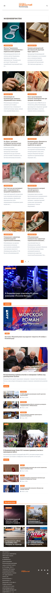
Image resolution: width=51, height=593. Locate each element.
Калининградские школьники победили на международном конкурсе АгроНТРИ (36, 543)
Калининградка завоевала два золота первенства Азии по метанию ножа (33, 468)
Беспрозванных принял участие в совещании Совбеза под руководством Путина (24, 375)
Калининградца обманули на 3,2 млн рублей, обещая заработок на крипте (37, 143)
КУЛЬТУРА (31, 508)
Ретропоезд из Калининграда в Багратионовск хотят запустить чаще (35, 521)
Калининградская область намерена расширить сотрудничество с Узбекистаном (33, 405)
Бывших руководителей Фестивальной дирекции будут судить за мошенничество (36, 50)
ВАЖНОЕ (8, 268)
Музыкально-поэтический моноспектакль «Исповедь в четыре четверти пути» (26, 337)
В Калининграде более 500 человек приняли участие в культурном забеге (23, 451)
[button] (46, 282)
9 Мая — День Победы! (15, 295)
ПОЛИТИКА (7, 348)
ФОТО (19, 268)
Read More (6, 386)
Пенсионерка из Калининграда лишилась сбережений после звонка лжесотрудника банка (12, 99)
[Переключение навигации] (4, 6)
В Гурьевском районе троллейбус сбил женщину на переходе (13, 542)
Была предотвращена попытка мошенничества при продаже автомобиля (37, 98)
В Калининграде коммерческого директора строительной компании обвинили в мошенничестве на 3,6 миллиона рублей (37, 240)
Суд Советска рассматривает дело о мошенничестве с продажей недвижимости (13, 190)
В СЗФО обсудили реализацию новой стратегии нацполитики (33, 394)
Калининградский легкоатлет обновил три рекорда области (31, 488)
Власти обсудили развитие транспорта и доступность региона (31, 415)
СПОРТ (6, 424)
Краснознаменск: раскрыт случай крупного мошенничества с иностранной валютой (36, 190)
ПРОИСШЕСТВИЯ (8, 45)
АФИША (8, 333)
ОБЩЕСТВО (14, 268)
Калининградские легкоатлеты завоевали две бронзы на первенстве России (32, 478)
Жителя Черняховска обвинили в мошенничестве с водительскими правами (13, 49)
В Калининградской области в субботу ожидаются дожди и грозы (12, 521)
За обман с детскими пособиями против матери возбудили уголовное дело (12, 143)
